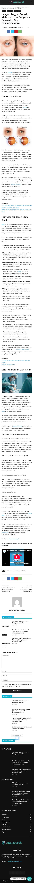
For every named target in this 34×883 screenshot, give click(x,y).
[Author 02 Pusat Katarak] (3, 27)
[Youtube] (23, 872)
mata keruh (22, 570)
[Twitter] (12, 31)
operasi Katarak (17, 426)
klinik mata (5, 532)
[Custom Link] (29, 879)
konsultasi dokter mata (22, 349)
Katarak (10, 72)
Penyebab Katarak (17, 10)
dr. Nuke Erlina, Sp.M (13, 539)
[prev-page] (3, 647)
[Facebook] (8, 31)
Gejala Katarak (10, 10)
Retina (25, 107)
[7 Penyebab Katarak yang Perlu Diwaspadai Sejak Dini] (6, 624)
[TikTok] (19, 872)
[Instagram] (15, 872)
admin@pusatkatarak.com (15, 861)
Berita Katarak (5, 626)
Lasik (3, 411)
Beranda (4, 7)
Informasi (9, 7)
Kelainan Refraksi (15, 184)
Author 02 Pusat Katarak (11, 27)
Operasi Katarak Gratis (8, 364)
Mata (3, 224)
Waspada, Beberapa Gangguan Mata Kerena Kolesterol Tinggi (26, 589)
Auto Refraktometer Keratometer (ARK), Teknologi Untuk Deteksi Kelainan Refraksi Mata (21, 631)
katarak (16, 570)
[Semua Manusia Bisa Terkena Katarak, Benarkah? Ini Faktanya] (6, 729)
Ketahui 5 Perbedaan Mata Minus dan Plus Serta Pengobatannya (9, 589)
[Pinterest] (16, 31)
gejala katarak (9, 570)
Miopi (19, 271)
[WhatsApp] (20, 31)
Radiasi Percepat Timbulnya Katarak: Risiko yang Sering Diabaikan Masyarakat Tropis (21, 640)
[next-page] (5, 647)
